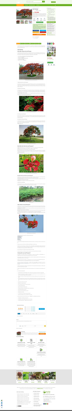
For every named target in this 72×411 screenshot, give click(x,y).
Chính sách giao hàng (36, 398)
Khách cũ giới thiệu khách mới (51, 18)
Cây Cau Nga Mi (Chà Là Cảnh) (46, 381)
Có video (33, 313)
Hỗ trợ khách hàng (36, 401)
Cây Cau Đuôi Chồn (52, 380)
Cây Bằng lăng (19, 237)
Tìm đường (2, 401)
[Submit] (43, 1)
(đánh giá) (37, 10)
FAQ (40, 43)
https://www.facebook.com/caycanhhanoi (22, 263)
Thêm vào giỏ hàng (40, 22)
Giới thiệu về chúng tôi (36, 393)
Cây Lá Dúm (32, 380)
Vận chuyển (32, 43)
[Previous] (17, 13)
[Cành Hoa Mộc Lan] (53, 48)
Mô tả (18, 43)
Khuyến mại (27, 43)
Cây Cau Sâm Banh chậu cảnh (39, 381)
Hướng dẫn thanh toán (36, 396)
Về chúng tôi (22, 43)
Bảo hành (36, 43)
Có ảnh (36, 313)
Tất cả (19, 313)
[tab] (18, 43)
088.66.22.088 (50, 32)
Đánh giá (54, 65)
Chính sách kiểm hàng (36, 403)
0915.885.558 (50, 33)
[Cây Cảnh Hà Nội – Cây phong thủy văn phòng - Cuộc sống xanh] (21, 2)
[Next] (30, 13)
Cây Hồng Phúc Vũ (19, 380)
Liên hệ (49, 65)
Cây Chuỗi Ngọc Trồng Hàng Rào (26, 381)
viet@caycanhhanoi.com (51, 34)
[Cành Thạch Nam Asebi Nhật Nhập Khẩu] (49, 48)
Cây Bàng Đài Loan (19, 236)
